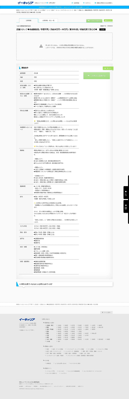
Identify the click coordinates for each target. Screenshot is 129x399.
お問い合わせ (28, 386)
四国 (47, 337)
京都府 (66, 333)
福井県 (80, 329)
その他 (48, 341)
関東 (47, 327)
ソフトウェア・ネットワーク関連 (75, 349)
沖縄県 (108, 339)
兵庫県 (80, 333)
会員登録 (76, 3)
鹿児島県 (101, 339)
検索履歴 (126, 208)
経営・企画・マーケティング (53, 351)
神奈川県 (101, 327)
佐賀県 (66, 339)
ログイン (88, 3)
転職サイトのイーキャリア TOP (24, 10)
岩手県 (73, 325)
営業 (47, 349)
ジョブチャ (64, 373)
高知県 (80, 337)
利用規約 (35, 386)
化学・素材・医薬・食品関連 (53, 353)
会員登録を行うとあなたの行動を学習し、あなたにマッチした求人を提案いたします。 (64, 7)
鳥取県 (59, 335)
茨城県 (59, 327)
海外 (59, 341)
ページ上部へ (107, 312)
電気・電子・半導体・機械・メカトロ (92, 351)
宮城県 (80, 325)
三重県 (80, 331)
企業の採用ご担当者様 (70, 386)
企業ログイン (81, 386)
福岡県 (59, 339)
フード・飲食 (50, 10)
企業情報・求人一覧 (48, 20)
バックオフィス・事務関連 (72, 351)
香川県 (66, 337)
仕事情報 (28, 20)
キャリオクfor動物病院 (74, 371)
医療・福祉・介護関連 (70, 353)
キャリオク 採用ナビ (51, 373)
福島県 (100, 325)
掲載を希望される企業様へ (105, 3)
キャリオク (61, 371)
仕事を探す (52, 3)
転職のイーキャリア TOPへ (27, 330)
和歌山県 (94, 333)
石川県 (73, 329)
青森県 (66, 325)
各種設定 (48, 363)
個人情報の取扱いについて (45, 386)
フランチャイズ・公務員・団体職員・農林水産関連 (80, 355)
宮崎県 (93, 339)
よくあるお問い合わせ (60, 363)
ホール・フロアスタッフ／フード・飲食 (66, 10)
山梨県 (86, 329)
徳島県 (59, 337)
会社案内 (21, 386)
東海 (47, 331)
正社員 (36, 304)
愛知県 (73, 331)
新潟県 (59, 329)
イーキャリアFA (50, 371)
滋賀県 (59, 333)
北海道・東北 (49, 325)
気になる (126, 194)
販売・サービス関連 (40, 10)
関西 (47, 333)
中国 (47, 335)
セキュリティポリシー (58, 386)
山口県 (86, 335)
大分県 (86, 339)
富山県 (66, 329)
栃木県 (66, 327)
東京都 (93, 327)
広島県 (80, 335)
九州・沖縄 (49, 339)
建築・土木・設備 (85, 353)
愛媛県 (73, 337)
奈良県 (86, 333)
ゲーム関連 (90, 349)
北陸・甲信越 (49, 329)
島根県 (66, 335)
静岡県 (66, 331)
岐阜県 (59, 331)
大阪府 (73, 333)
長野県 (93, 329)
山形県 (93, 325)
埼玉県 (80, 327)
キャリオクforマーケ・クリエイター (93, 371)
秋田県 (86, 325)
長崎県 (73, 339)
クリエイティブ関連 (102, 349)
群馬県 (73, 327)
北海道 (59, 325)
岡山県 (73, 335)
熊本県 (80, 339)
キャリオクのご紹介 (75, 363)
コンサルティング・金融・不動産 (54, 355)
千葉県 (86, 327)
